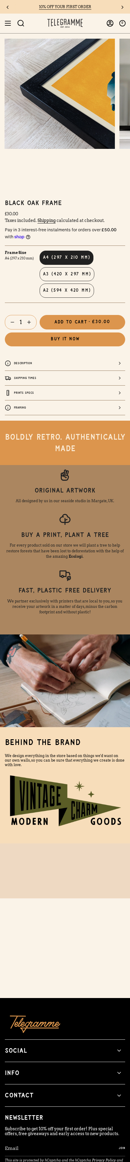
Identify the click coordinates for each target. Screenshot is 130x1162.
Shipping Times (25, 378)
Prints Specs (24, 392)
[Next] (122, 7)
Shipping (46, 220)
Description (23, 363)
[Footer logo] (35, 1024)
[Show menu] (8, 23)
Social (16, 1050)
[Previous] (7, 7)
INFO (12, 1073)
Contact (19, 1095)
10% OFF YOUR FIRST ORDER (65, 7)
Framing (20, 407)
